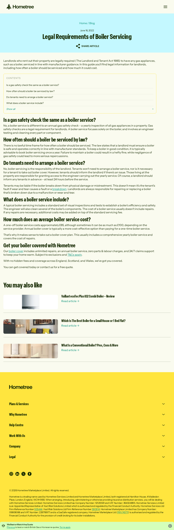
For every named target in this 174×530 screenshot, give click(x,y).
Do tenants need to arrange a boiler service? (29, 97)
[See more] (30, 302)
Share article (90, 46)
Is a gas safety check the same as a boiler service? (32, 85)
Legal (12, 457)
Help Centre (16, 425)
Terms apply (65, 527)
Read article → (70, 301)
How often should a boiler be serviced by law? (30, 91)
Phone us (11, 527)
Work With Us (17, 436)
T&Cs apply (74, 254)
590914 (96, 509)
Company (14, 446)
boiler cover (16, 251)
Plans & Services (19, 404)
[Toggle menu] (165, 7)
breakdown (59, 189)
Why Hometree (18, 414)
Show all (10, 109)
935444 (38, 509)
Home (83, 23)
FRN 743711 (122, 512)
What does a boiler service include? (25, 103)
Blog (92, 23)
